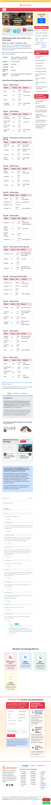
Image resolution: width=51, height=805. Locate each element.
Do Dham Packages (23, 781)
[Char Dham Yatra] (25, 5)
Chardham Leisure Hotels (43, 773)
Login (31, 498)
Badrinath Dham (5, 48)
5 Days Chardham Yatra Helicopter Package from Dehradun (41, 126)
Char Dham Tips (39, 66)
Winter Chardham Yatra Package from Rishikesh (41, 110)
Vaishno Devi (35, 798)
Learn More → (22, 707)
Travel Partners (7, 423)
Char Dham (12, 45)
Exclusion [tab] (24, 393)
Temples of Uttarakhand (41, 91)
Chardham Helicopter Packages (23, 777)
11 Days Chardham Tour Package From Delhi (41, 121)
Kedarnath (43, 46)
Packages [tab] (25, 765)
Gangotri (22, 46)
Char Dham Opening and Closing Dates (41, 87)
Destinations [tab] (41, 765)
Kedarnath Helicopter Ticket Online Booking (24, 457)
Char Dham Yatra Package (39, 57)
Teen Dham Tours (23, 784)
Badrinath (43, 47)
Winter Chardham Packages (43, 783)
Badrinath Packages (33, 772)
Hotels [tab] (33, 765)
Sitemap (45, 796)
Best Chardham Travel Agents (40, 74)
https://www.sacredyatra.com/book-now (18, 629)
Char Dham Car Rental (40, 68)
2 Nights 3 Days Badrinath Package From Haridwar (41, 116)
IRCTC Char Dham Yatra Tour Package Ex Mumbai (9, 457)
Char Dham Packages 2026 (40, 96)
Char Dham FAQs (39, 63)
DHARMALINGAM (17, 626)
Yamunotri (17, 46)
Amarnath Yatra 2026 (27, 798)
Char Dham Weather (40, 60)
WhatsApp (46, 803)
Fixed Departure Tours (43, 778)
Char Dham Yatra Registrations (42, 799)
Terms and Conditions (18, 798)
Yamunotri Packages (33, 783)
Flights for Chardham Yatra (40, 83)
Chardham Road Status (41, 71)
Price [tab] (9, 393)
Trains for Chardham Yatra (40, 79)
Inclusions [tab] (16, 393)
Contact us (40, 796)
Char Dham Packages (23, 386)
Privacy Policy (5, 798)
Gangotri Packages (33, 779)
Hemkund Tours (43, 788)
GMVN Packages (8, 384)
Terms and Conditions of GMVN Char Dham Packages (17, 382)
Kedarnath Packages (33, 776)
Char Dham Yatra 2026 (13, 796)
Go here (23, 441)
